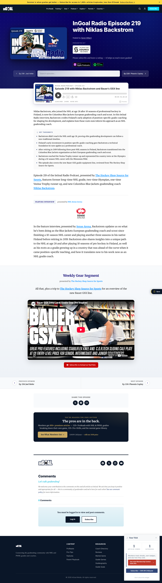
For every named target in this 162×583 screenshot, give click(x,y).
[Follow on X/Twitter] (109, 463)
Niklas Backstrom (44, 188)
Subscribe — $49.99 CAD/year (142, 571)
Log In (72, 519)
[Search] (139, 8)
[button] (156, 291)
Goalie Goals (100, 567)
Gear (66, 9)
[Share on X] (75, 402)
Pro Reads (49, 9)
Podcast (74, 9)
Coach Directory (101, 549)
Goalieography (101, 563)
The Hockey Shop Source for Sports (87, 281)
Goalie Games (100, 559)
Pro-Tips (70, 552)
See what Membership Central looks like (140, 562)
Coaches (100, 9)
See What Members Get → (52, 434)
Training (58, 9)
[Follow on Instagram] (115, 463)
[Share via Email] (86, 402)
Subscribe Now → (127, 2)
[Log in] (145, 8)
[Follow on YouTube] (121, 463)
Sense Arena (83, 226)
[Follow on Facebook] (102, 463)
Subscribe (153, 9)
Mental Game (100, 556)
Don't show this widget (142, 577)
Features (70, 556)
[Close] (156, 537)
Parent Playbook (73, 559)
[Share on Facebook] (81, 402)
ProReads (70, 549)
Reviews (98, 552)
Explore (83, 9)
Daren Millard (86, 38)
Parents (91, 9)
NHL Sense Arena (75, 202)
